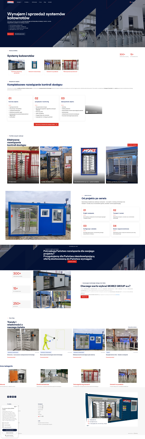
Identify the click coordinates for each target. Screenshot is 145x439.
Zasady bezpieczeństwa (43, 422)
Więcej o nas (84, 296)
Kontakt (50, 2)
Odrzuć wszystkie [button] (9, 432)
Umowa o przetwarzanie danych (45, 424)
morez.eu (117, 294)
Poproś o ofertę (72, 261)
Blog (45, 2)
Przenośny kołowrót (11, 407)
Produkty (26, 2)
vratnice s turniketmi (11, 426)
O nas (40, 2)
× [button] (16, 406)
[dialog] (9, 421)
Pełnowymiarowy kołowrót (13, 405)
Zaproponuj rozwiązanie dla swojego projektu (46, 124)
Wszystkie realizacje (132, 145)
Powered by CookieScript (9, 436)
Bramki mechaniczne (11, 409)
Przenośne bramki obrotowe (13, 422)
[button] (9, 435)
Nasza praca (10, 33)
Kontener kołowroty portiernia (13, 410)
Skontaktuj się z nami (19, 33)
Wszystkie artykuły (132, 327)
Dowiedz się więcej (11, 420)
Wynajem (19, 2)
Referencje (34, 2)
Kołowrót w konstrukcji (12, 424)
